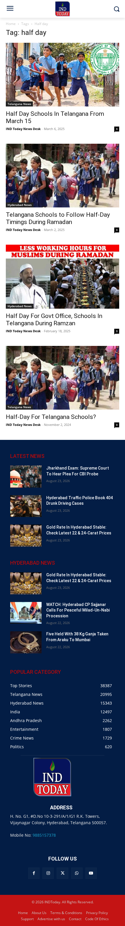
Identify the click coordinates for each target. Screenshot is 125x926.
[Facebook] (34, 873)
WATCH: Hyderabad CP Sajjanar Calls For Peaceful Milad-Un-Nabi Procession (78, 610)
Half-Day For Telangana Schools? (51, 416)
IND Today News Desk (23, 129)
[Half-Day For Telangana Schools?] (62, 378)
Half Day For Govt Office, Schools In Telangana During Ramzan (54, 319)
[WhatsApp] (77, 873)
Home (11, 23)
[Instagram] (48, 873)
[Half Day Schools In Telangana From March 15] (62, 74)
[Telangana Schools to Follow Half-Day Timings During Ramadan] (62, 175)
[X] (62, 873)
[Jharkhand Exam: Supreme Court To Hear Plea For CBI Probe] (26, 476)
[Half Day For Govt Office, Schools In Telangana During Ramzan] (62, 276)
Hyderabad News (20, 205)
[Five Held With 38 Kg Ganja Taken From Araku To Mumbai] (26, 642)
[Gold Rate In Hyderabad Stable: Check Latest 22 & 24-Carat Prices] (26, 536)
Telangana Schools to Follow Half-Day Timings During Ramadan (58, 218)
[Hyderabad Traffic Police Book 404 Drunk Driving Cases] (26, 506)
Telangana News (19, 104)
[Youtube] (91, 873)
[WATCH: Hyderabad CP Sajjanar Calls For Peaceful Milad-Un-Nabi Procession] (26, 613)
